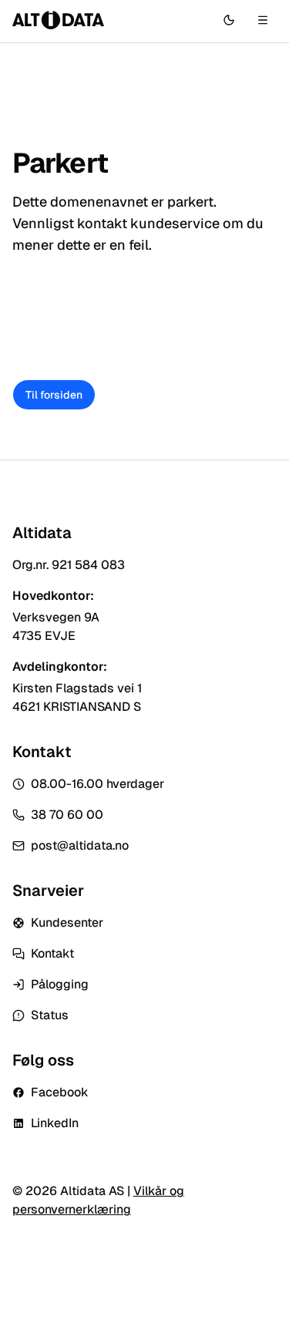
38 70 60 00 (67, 814)
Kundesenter (67, 922)
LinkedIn (55, 1123)
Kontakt (52, 953)
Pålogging (60, 984)
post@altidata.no (80, 845)
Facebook (60, 1092)
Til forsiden (53, 395)
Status (50, 1015)
